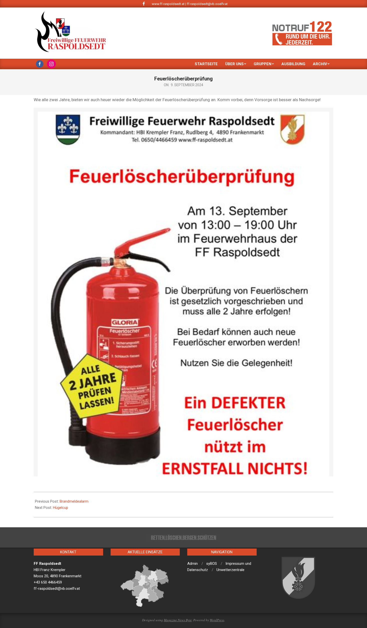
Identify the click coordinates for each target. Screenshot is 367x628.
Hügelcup (60, 507)
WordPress (217, 620)
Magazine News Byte (178, 620)
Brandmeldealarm (74, 501)
